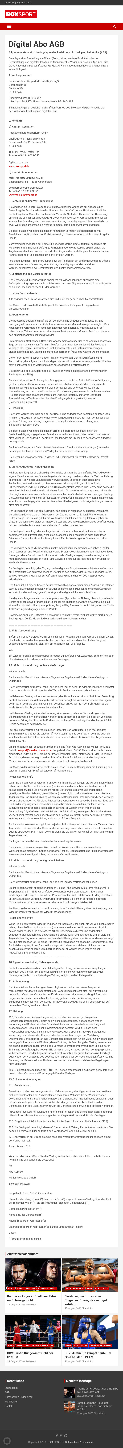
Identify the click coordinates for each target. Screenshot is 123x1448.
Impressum (11, 1387)
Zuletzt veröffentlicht (22, 1254)
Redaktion (31, 1304)
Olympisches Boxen (42, 1345)
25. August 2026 (73, 1308)
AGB (7, 1392)
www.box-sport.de (19, 166)
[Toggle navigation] (9, 26)
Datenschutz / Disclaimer (19, 1396)
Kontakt (9, 1406)
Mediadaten (11, 1401)
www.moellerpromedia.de (23, 194)
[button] (7, 1441)
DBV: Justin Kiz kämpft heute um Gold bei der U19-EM (88, 1355)
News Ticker (23, 1289)
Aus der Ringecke (75, 1289)
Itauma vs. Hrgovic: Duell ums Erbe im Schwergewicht (31, 1298)
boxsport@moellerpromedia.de (34, 750)
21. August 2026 (73, 1361)
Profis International (44, 1289)
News (11, 1289)
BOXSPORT (55, 1442)
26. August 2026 (15, 1304)
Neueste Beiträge (79, 1381)
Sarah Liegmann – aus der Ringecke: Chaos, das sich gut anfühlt (86, 1300)
